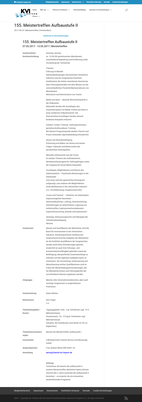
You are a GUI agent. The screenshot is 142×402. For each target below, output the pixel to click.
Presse (34, 16)
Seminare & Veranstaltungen (99, 10)
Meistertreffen (32, 30)
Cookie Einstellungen (120, 2)
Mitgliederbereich (52, 2)
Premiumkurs (45, 30)
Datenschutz (76, 2)
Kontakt (107, 2)
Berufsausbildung (79, 10)
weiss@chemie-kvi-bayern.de (59, 352)
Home (34, 10)
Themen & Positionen (59, 10)
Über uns (43, 10)
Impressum (65, 2)
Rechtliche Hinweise (94, 2)
